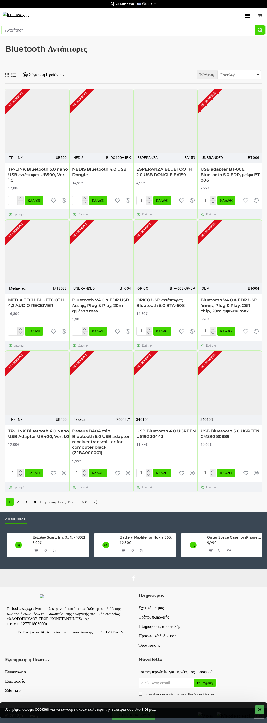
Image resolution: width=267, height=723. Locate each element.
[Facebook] (133, 578)
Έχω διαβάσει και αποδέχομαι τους (179, 694)
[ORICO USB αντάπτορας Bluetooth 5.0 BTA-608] (165, 251)
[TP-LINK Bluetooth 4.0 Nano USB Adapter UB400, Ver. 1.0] (37, 383)
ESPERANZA (147, 158)
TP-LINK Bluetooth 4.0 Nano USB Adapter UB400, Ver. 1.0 (38, 434)
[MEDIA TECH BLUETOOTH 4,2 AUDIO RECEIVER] (37, 251)
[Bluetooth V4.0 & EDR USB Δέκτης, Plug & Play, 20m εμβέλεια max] (101, 251)
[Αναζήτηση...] (260, 30)
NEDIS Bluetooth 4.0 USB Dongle (99, 172)
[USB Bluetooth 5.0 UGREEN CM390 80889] (230, 383)
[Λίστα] (13, 75)
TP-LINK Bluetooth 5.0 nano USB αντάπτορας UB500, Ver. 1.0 (38, 175)
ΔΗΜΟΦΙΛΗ (16, 519)
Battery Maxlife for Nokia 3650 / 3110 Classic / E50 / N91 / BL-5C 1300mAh (147, 537)
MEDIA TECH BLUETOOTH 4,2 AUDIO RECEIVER (36, 303)
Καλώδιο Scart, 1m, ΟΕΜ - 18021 (59, 537)
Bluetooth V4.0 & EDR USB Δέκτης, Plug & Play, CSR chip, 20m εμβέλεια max (229, 305)
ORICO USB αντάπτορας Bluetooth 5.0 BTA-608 (160, 303)
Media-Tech (18, 288)
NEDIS (78, 158)
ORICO (142, 288)
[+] (20, 198)
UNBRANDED (212, 158)
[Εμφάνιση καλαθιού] (260, 15)
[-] (20, 202)
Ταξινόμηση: (206, 75)
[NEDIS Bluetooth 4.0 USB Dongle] (101, 121)
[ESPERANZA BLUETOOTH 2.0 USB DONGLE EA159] (165, 121)
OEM (205, 288)
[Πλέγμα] (7, 74)
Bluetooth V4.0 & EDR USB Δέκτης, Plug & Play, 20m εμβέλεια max (100, 305)
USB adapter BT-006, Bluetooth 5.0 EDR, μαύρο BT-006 (231, 175)
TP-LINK (16, 158)
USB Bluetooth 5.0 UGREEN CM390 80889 (230, 434)
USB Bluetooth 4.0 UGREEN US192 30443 (166, 434)
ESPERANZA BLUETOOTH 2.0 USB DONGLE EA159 (164, 172)
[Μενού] (247, 15)
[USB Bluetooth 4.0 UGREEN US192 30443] (165, 383)
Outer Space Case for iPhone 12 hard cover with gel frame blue (234, 537)
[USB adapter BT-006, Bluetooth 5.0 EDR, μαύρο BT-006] (230, 121)
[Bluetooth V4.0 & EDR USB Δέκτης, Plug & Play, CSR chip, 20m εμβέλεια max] (230, 251)
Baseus (79, 419)
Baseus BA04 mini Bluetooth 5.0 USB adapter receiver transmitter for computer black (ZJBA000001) (101, 442)
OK (260, 710)
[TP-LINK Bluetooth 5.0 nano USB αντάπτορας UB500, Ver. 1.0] (37, 121)
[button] (53, 200)
